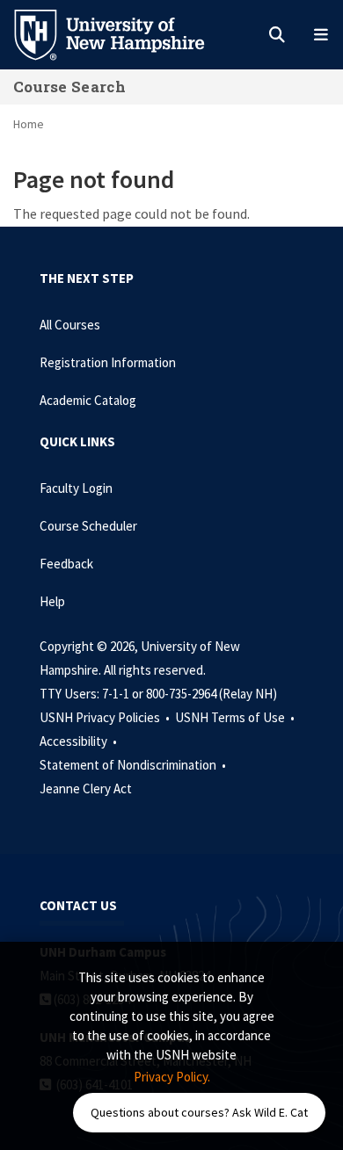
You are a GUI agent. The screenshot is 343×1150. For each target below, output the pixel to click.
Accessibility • (80, 741)
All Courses (70, 324)
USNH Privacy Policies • (106, 717)
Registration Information (108, 362)
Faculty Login (76, 488)
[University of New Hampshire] (123, 33)
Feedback (66, 563)
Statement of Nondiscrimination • (134, 764)
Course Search (69, 86)
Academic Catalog (88, 400)
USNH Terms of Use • (236, 717)
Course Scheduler (88, 525)
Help (52, 601)
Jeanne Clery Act (86, 788)
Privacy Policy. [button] (172, 1076)
